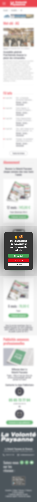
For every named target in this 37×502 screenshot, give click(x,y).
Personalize (18, 264)
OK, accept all (18, 256)
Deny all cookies (18, 260)
